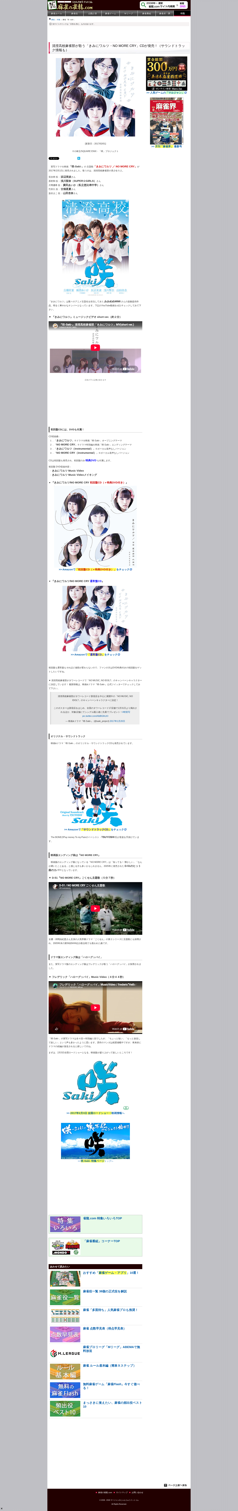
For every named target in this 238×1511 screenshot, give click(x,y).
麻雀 (53, 20)
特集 (183, 13)
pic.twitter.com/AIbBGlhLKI (95, 716)
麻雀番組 (146, 13)
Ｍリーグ (128, 13)
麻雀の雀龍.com (105, 1492)
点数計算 (92, 13)
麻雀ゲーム (110, 13)
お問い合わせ (137, 1492)
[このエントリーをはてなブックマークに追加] (78, 159)
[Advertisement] (119, 34)
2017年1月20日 (117, 721)
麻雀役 (74, 13)
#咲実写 (126, 712)
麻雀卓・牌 (164, 13)
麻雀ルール (56, 13)
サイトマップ (122, 1492)
